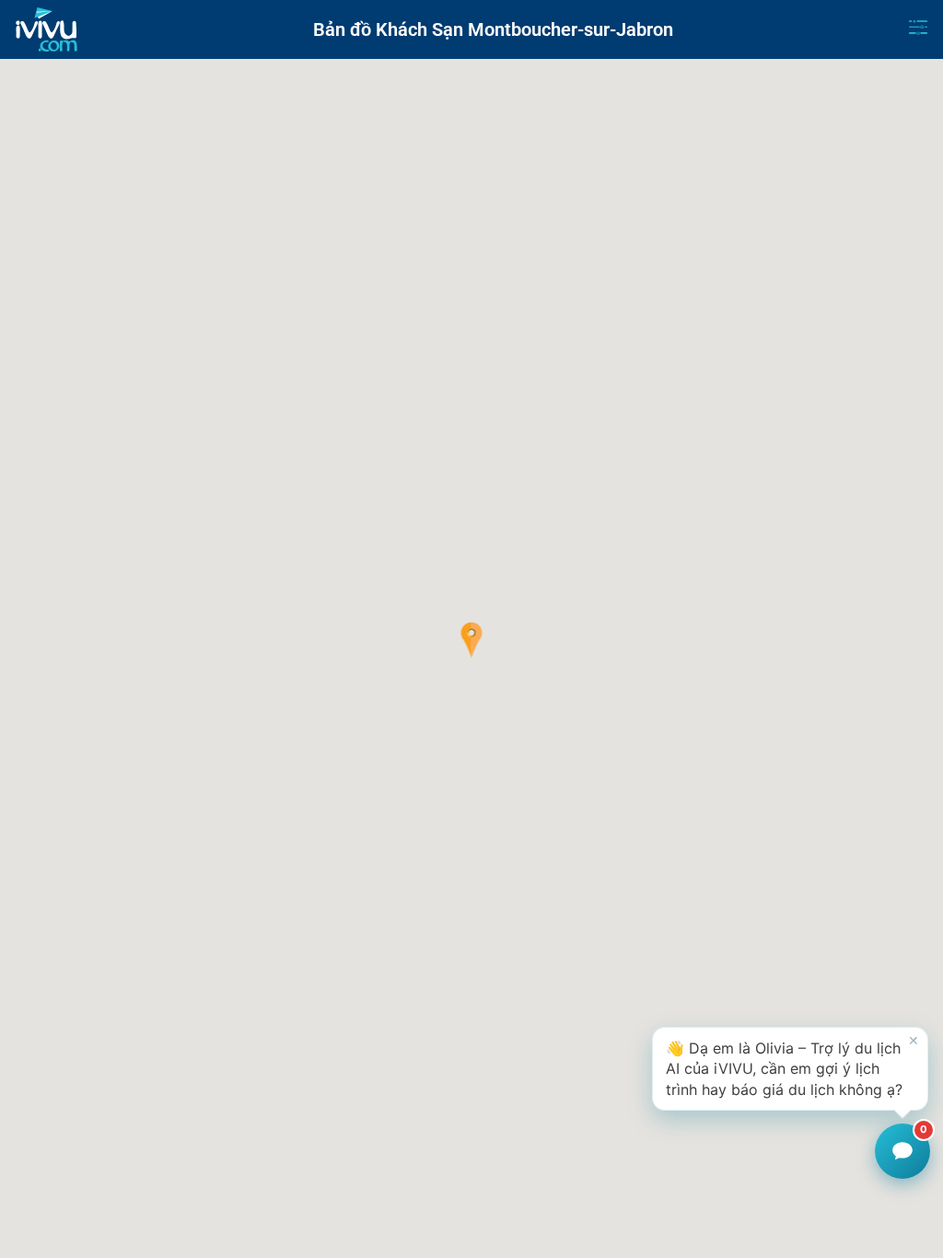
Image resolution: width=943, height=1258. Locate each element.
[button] (472, 640)
